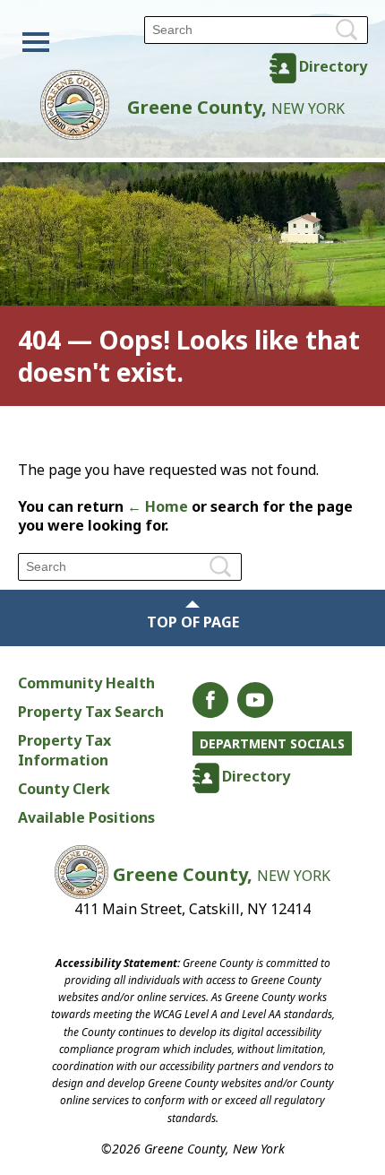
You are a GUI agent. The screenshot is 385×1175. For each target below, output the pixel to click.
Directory (333, 66)
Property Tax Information (64, 750)
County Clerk (64, 789)
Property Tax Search (91, 711)
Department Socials (272, 743)
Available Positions (86, 817)
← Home (157, 506)
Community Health (86, 683)
